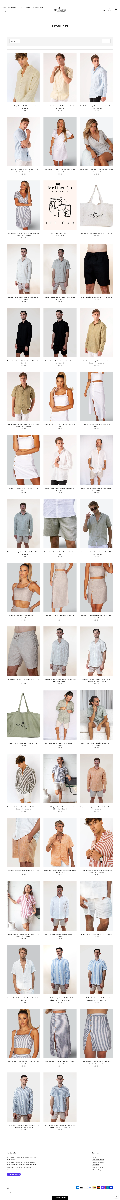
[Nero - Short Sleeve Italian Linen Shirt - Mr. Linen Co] (59, 332)
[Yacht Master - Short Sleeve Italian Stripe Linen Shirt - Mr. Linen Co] (59, 1097)
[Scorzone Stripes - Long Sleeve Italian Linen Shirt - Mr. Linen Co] (23, 778)
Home (5, 8)
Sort (105, 41)
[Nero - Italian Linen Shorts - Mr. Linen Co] (96, 269)
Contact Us (95, 1164)
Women (28, 8)
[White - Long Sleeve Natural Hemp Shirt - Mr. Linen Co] (59, 906)
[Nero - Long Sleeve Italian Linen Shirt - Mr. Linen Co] (23, 332)
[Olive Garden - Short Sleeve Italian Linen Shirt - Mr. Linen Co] (23, 396)
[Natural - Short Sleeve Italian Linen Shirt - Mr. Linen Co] (59, 269)
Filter (13, 41)
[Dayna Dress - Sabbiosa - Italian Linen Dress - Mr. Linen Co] (96, 141)
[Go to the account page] (109, 9)
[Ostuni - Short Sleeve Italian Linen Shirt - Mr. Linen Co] (96, 460)
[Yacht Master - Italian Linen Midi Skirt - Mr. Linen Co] (59, 1033)
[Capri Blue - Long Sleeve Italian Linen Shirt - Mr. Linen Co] (96, 77)
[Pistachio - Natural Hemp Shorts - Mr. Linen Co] (59, 523)
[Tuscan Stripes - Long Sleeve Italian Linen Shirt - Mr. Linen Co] (96, 842)
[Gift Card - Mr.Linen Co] (59, 205)
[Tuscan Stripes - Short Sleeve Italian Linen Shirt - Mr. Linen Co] (23, 906)
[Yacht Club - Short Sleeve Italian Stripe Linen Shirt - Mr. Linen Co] (96, 969)
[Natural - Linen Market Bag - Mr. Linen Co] (96, 205)
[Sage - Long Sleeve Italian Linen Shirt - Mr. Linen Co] (59, 715)
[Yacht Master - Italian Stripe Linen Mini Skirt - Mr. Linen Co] (96, 1033)
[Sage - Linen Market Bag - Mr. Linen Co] (23, 715)
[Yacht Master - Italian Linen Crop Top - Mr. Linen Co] (23, 1033)
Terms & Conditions (98, 1159)
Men (21, 8)
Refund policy (96, 1170)
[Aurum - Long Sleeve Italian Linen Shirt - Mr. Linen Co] (23, 77)
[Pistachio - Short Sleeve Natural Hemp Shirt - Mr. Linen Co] (96, 523)
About (5, 12)
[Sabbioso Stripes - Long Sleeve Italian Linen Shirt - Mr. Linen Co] (59, 651)
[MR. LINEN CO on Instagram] (8, 1188)
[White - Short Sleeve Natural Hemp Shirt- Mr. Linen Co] (23, 969)
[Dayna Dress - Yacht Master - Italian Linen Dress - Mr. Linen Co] (23, 205)
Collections (12, 8)
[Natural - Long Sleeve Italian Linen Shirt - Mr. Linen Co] (23, 269)
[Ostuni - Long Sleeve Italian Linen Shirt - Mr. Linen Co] (59, 460)
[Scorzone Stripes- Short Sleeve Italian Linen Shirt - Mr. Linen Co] (59, 778)
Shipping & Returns (98, 1162)
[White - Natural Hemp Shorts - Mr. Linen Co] (96, 906)
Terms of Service (97, 1167)
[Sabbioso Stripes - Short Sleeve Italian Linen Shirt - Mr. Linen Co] (96, 651)
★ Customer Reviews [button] (60, 1197)
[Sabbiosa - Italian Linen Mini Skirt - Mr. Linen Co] (96, 587)
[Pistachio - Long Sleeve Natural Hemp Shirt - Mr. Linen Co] (23, 523)
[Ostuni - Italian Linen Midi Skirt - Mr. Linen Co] (96, 396)
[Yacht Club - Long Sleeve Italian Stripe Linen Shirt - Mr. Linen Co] (59, 969)
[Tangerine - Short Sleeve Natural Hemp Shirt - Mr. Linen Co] (59, 842)
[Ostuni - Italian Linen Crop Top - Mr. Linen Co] (59, 396)
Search (94, 1157)
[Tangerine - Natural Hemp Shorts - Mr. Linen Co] (23, 842)
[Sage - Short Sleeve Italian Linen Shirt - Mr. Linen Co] (96, 715)
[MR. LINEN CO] (60, 9)
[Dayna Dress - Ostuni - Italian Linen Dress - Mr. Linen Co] (59, 141)
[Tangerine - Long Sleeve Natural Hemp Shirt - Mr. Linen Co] (96, 778)
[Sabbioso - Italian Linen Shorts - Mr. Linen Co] (23, 651)
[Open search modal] (104, 9)
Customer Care (38, 8)
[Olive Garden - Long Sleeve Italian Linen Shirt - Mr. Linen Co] (96, 332)
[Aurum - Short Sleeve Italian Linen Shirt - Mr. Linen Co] (59, 77)
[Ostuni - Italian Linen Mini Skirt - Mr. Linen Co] (23, 460)
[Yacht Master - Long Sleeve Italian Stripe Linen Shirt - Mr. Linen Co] (23, 1097)
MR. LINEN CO (20, 1192)
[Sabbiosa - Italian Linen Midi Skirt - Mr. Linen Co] (59, 587)
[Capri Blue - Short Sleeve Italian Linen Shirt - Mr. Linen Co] (23, 141)
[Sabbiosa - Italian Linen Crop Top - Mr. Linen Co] (23, 587)
